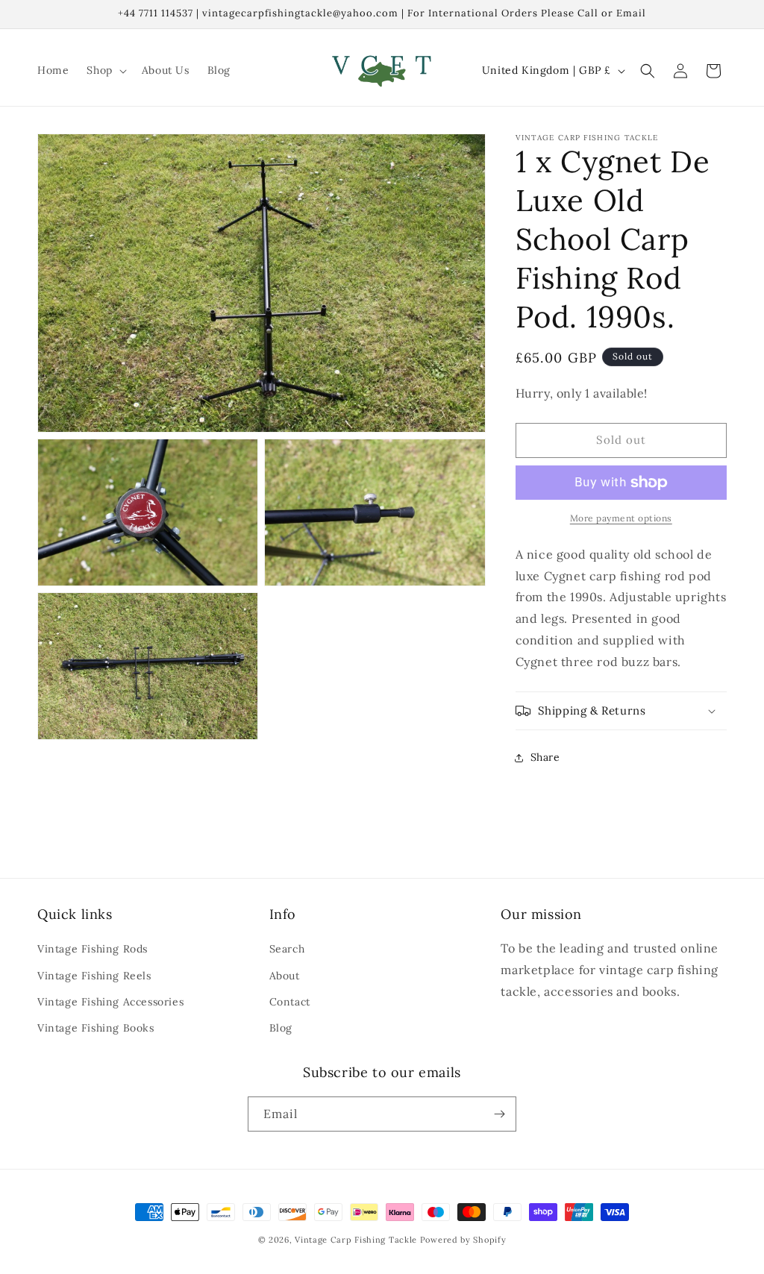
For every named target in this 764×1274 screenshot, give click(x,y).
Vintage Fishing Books (95, 1028)
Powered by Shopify (463, 1239)
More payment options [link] (621, 518)
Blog (280, 1028)
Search (287, 949)
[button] (105, 70)
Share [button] (545, 757)
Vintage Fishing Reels (94, 975)
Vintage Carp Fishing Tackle (356, 1239)
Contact (289, 1001)
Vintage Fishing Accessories (110, 1001)
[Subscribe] (499, 1114)
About (284, 975)
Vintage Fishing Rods (92, 949)
